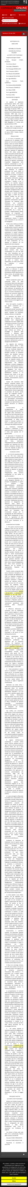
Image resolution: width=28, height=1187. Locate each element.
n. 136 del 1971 (18, 593)
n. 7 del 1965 (15, 648)
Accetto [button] (14, 1178)
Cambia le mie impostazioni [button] (14, 1184)
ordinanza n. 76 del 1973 (13, 594)
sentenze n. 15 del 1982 (15, 646)
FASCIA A (17, 1)
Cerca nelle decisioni (21, 10)
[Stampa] (23, 33)
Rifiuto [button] (14, 1181)
